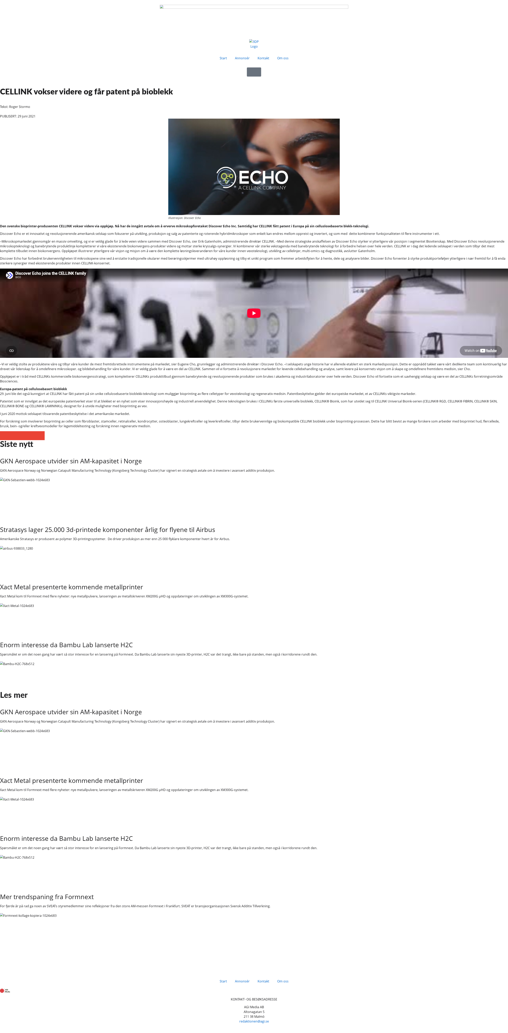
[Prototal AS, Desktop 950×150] (254, 7)
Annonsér (242, 58)
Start (223, 58)
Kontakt (263, 58)
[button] (4, 435)
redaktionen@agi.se (254, 1021)
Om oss (283, 58)
